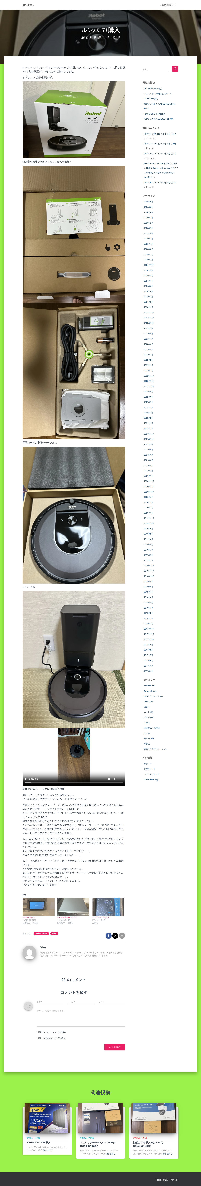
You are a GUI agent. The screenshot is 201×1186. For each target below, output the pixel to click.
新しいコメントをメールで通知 (52, 1032)
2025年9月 (148, 228)
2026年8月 (148, 202)
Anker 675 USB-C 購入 (66, 917)
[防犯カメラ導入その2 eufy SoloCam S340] (153, 1118)
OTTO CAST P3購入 (100, 917)
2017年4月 (148, 671)
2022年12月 (149, 376)
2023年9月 (148, 328)
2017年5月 (148, 666)
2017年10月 (149, 639)
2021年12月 (149, 434)
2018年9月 (148, 581)
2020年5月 (148, 502)
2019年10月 (149, 523)
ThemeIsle (174, 1180)
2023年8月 (148, 334)
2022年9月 (148, 392)
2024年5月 (148, 286)
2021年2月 (148, 471)
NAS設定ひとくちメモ (153, 696)
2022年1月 (148, 428)
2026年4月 (148, 212)
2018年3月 (148, 613)
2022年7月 (148, 402)
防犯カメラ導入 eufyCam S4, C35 (158, 119)
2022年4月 (148, 413)
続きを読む (48, 1150)
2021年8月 (148, 450)
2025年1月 (148, 260)
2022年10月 (149, 386)
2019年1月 (148, 560)
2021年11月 (149, 439)
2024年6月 (148, 281)
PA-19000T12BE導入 (153, 89)
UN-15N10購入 (29, 917)
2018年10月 (149, 576)
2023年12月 (149, 312)
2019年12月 (149, 518)
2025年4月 (148, 244)
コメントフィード (151, 774)
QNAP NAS (148, 702)
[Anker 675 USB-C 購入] (73, 907)
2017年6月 (148, 661)
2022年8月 (148, 397)
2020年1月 (148, 513)
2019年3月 (148, 550)
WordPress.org (151, 780)
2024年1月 (148, 307)
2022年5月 (148, 407)
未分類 (54, 933)
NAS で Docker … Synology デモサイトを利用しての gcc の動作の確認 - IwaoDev (161, 172)
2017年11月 (149, 634)
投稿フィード (149, 769)
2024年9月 (148, 270)
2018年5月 (148, 602)
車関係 (147, 744)
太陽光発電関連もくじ (168, 5)
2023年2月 (148, 365)
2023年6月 (148, 344)
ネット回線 (149, 712)
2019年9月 (148, 529)
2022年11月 (149, 381)
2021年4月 (148, 465)
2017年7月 (148, 655)
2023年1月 (148, 370)
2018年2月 (148, 618)
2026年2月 (148, 223)
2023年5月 (148, 349)
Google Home (150, 691)
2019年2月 (148, 555)
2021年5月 (148, 460)
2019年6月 (148, 539)
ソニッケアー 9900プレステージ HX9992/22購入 (98, 1144)
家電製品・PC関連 (41, 933)
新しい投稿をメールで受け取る (52, 1038)
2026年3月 (148, 218)
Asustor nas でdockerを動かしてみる (160, 163)
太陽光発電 (149, 717)
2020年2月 (148, 508)
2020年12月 (149, 481)
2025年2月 (148, 254)
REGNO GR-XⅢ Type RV (154, 114)
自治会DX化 (149, 738)
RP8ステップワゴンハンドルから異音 (160, 134)
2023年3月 (148, 360)
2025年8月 (148, 233)
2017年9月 (148, 645)
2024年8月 (148, 276)
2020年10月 (149, 492)
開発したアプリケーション (155, 749)
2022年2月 (148, 423)
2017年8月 (148, 650)
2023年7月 (148, 339)
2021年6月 (148, 455)
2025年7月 (148, 239)
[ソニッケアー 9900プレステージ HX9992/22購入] (100, 1118)
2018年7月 (148, 592)
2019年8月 (148, 534)
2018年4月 (148, 608)
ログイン (148, 764)
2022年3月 (148, 418)
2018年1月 (148, 624)
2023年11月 (149, 318)
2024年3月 (148, 297)
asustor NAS (149, 686)
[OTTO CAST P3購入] (108, 907)
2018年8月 (148, 587)
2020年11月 (149, 486)
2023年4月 (148, 355)
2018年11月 (149, 571)
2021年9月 (148, 444)
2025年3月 (148, 249)
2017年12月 (149, 629)
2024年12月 (149, 265)
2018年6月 (148, 597)
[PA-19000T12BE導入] (47, 1118)
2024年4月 (148, 291)
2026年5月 (148, 207)
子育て (147, 723)
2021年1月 (148, 476)
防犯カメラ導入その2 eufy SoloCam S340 (148, 1144)
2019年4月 (148, 545)
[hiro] (29, 952)
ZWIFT (147, 707)
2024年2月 (148, 302)
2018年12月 (149, 566)
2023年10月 (149, 323)
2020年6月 (148, 497)
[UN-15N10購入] (39, 907)
